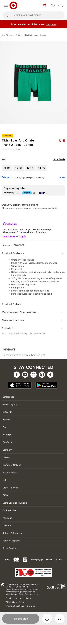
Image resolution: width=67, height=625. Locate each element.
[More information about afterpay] (17, 192)
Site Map (31, 606)
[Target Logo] (13, 6)
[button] (20, 619)
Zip (4, 427)
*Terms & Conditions (15, 606)
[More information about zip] (47, 192)
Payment (7, 518)
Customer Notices (11, 465)
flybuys (6, 419)
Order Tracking (10, 487)
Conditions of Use (13, 598)
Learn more (9, 236)
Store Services (9, 548)
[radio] (7, 168)
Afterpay (7, 434)
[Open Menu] (6, 5)
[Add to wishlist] (47, 619)
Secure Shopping (11, 540)
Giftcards (7, 412)
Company (7, 449)
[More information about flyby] (42, 177)
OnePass (7, 442)
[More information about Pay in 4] (33, 192)
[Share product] (60, 619)
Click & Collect (9, 510)
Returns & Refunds (12, 533)
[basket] (61, 6)
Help (4, 480)
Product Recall (9, 472)
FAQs (5, 495)
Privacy (27, 598)
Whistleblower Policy (15, 602)
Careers (6, 457)
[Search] (6, 15)
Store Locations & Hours (14, 502)
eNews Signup (9, 404)
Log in (22, 236)
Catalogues (8, 396)
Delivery (6, 525)
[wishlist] (53, 6)
